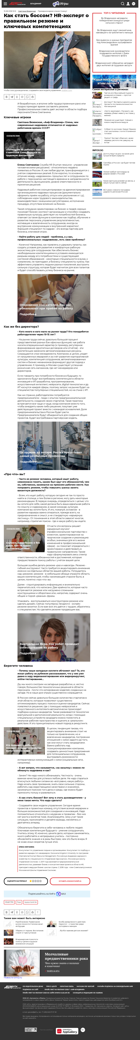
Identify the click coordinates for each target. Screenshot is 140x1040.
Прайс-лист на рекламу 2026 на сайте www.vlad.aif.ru (46, 993)
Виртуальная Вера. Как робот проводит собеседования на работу (49, 645)
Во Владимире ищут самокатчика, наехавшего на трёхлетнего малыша (114, 31)
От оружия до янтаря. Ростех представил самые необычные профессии (51, 454)
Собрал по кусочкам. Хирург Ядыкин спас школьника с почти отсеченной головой (120, 131)
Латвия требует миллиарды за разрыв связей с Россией (116, 173)
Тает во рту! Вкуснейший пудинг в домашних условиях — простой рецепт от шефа (118, 95)
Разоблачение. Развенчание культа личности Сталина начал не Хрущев (29, 924)
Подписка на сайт (30, 989)
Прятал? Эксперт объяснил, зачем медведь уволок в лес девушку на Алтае (118, 140)
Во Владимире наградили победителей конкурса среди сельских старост (114, 20)
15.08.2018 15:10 (10, 11)
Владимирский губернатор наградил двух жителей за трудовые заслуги (114, 64)
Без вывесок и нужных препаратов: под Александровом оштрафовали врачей (114, 42)
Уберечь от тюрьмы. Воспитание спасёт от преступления (29, 932)
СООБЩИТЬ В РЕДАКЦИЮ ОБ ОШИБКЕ (88, 993)
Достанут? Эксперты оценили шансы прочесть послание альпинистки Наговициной (120, 104)
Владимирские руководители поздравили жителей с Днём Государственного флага (114, 53)
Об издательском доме (33, 986)
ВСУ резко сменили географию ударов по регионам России (116, 191)
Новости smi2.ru (13, 977)
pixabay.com (67, 90)
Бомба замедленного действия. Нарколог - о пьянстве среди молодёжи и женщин (72, 924)
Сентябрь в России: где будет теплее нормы (119, 164)
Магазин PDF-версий (85, 986)
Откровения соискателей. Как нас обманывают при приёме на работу (46, 306)
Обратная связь (67, 986)
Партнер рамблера (46, 1030)
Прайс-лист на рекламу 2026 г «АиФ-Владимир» (65, 989)
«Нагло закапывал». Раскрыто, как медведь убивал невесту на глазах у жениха (119, 113)
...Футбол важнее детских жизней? (73, 931)
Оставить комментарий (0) (70, 881)
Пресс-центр (51, 986)
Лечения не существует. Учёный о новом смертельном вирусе (118, 121)
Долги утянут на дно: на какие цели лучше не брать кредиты (118, 155)
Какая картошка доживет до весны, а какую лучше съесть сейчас (119, 182)
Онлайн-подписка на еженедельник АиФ (115, 986)
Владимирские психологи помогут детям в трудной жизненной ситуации (27, 941)
